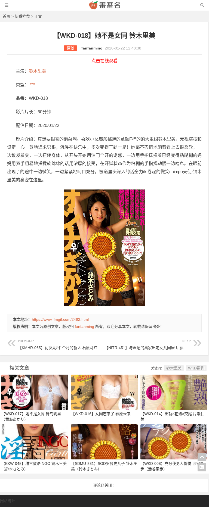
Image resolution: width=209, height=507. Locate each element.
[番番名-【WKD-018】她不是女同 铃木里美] (104, 7)
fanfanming (92, 48)
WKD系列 (196, 368)
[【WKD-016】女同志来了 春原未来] (104, 392)
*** (32, 84)
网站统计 (7, 501)
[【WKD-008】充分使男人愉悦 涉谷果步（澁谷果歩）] (173, 442)
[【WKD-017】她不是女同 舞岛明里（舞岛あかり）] (34, 392)
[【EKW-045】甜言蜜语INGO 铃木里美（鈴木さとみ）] (34, 442)
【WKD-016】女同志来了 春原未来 (101, 414)
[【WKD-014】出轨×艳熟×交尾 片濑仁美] (173, 392)
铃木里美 (37, 71)
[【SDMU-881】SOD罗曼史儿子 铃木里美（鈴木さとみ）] (104, 442)
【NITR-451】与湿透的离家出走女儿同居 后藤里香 (147, 344)
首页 (6, 16)
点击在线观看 (104, 60)
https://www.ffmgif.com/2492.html (60, 319)
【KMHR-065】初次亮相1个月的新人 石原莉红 (57, 344)
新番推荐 (22, 16)
